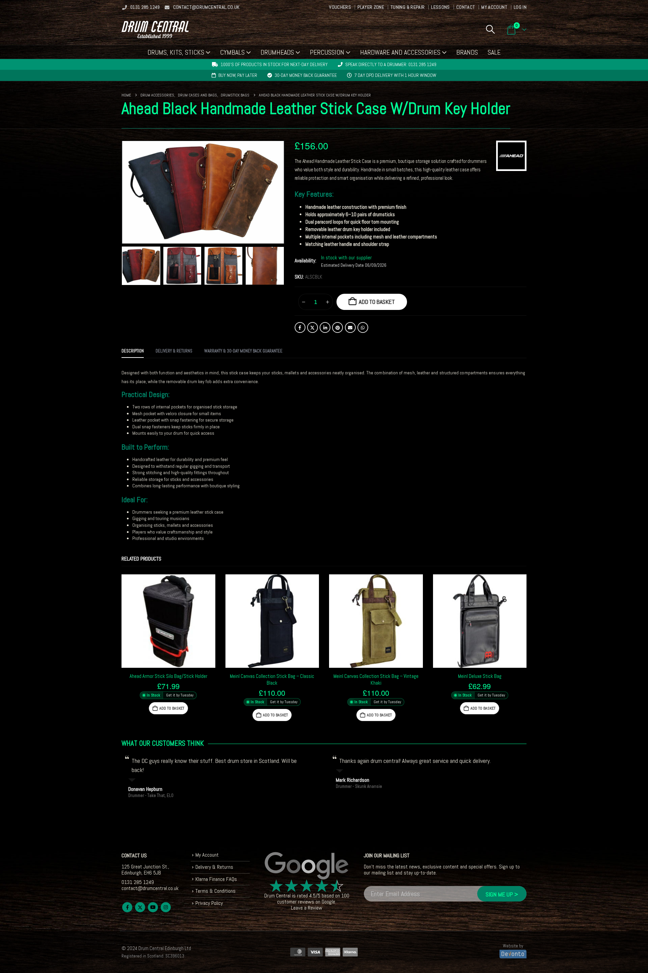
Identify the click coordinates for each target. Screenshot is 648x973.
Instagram (166, 907)
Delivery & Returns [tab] (174, 351)
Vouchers (340, 7)
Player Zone (370, 7)
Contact (465, 7)
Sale (494, 52)
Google (328, 901)
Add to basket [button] (171, 708)
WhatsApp (362, 327)
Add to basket (377, 302)
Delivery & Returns (214, 866)
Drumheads (277, 52)
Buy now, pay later (237, 75)
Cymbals (232, 52)
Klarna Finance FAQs (216, 879)
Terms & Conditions (215, 890)
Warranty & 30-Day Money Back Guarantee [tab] (243, 351)
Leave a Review (306, 907)
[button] (490, 29)
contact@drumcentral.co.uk (206, 7)
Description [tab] (133, 351)
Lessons (440, 7)
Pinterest (337, 327)
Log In (520, 7)
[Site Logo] (155, 29)
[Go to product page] (168, 621)
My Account (494, 7)
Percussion (327, 52)
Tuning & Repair (407, 7)
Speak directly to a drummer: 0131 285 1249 (390, 64)
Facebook (300, 327)
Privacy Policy (209, 903)
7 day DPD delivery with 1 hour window (395, 75)
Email (350, 327)
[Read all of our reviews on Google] (307, 866)
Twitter (312, 327)
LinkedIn (325, 327)
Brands (467, 52)
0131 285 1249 (145, 7)
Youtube (153, 907)
